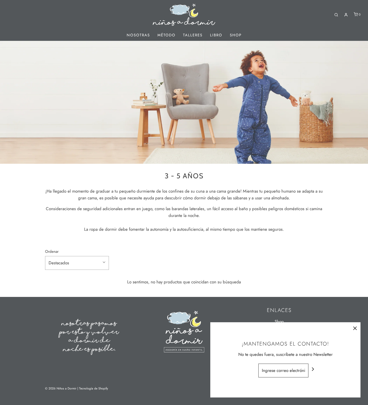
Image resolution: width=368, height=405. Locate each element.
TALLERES (193, 35)
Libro (216, 35)
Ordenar (52, 251)
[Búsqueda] (336, 15)
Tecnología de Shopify (93, 388)
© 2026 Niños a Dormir (60, 388)
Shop (236, 35)
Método (166, 35)
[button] (77, 263)
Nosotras (138, 35)
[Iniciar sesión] (346, 15)
